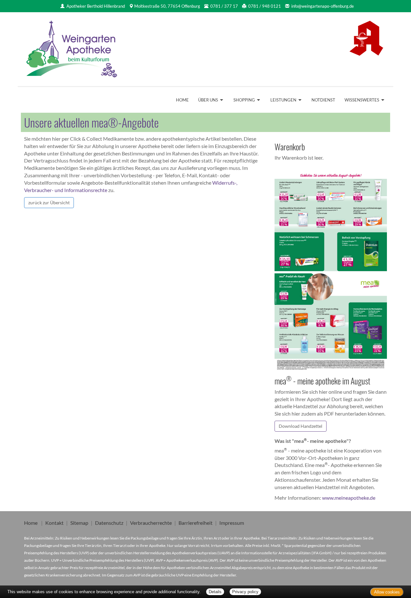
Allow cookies (387, 592)
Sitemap (79, 523)
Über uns (208, 99)
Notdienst (323, 99)
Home (182, 99)
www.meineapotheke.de (348, 498)
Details (215, 591)
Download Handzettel (300, 426)
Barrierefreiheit (196, 523)
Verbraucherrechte (151, 523)
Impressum (231, 523)
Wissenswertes (362, 99)
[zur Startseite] (72, 47)
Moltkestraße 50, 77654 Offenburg (167, 6)
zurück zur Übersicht (49, 202)
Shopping (244, 99)
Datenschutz (109, 523)
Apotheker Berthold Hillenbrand (95, 6)
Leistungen (283, 99)
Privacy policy (245, 591)
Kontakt (54, 523)
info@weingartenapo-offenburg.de (322, 6)
